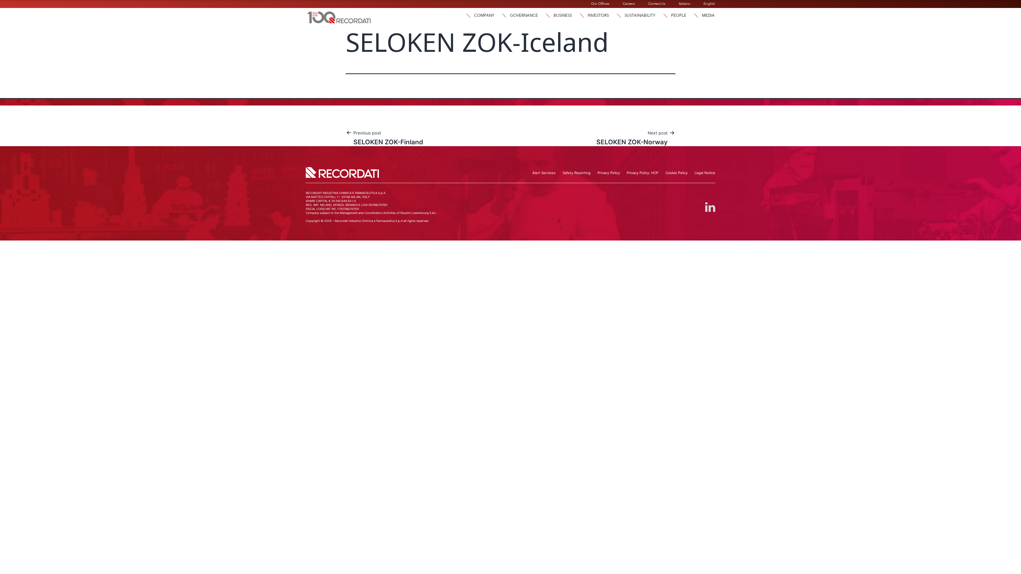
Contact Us (657, 3)
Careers (629, 3)
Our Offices (600, 3)
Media (708, 15)
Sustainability (640, 15)
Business (563, 15)
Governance (524, 15)
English (709, 3)
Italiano (684, 3)
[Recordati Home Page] (339, 16)
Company (484, 15)
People (678, 15)
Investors (598, 15)
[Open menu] (468, 15)
